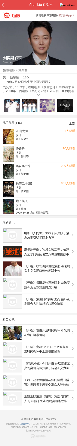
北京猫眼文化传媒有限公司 (38, 430)
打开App (65, 15)
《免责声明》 (25, 424)
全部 (72, 123)
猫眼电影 (9, 70)
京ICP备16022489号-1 (22, 427)
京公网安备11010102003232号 (50, 427)
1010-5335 (50, 419)
